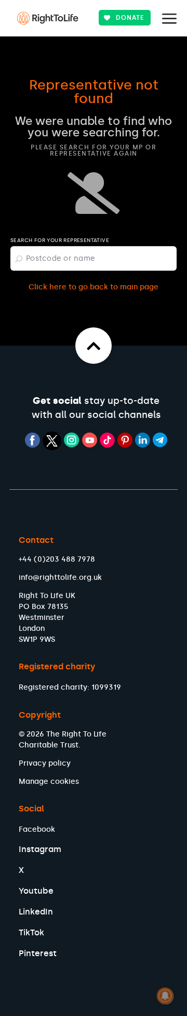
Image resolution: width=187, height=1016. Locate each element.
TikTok (31, 932)
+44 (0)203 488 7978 (57, 559)
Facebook (37, 829)
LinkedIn (36, 912)
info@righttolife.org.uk (60, 577)
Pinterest (38, 953)
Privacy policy (45, 763)
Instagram (40, 849)
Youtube (36, 891)
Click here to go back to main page (93, 287)
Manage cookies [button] (49, 781)
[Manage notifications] (165, 995)
